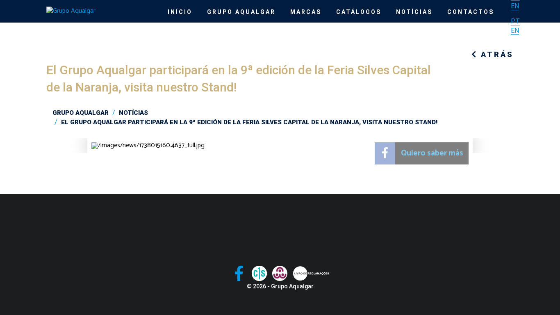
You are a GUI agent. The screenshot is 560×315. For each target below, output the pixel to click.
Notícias (414, 12)
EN (515, 6)
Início (180, 12)
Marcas (305, 12)
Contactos (470, 12)
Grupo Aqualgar (241, 12)
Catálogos (358, 12)
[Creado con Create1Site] (259, 273)
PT (515, 21)
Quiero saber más (432, 153)
